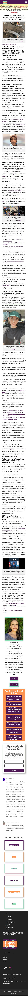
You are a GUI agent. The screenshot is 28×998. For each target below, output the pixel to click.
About (13, 678)
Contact (13, 684)
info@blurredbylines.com (8, 952)
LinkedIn (5, 959)
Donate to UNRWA (14, 12)
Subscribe (14, 770)
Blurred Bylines (7, 991)
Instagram (5, 957)
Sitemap (4, 961)
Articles (21, 991)
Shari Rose (14, 44)
